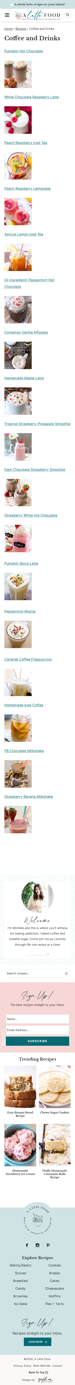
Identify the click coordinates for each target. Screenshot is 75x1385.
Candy (20, 1288)
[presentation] (20, 1087)
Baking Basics (20, 1265)
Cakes (54, 1281)
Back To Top (36, 1372)
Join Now (35, 1341)
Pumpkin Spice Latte (21, 563)
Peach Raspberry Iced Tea (25, 143)
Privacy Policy (22, 1365)
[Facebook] (27, 1245)
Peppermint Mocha (19, 611)
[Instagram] (37, 1245)
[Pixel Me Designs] (45, 1380)
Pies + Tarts (54, 1304)
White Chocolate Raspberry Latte (31, 97)
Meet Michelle (35, 953)
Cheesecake (54, 1288)
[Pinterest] (48, 1245)
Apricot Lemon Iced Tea (23, 234)
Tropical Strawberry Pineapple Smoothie (37, 424)
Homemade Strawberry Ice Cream (20, 1172)
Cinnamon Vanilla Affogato (26, 332)
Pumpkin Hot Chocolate (23, 51)
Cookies (54, 1265)
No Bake (20, 1304)
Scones (20, 1273)
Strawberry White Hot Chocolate (30, 515)
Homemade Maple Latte (24, 378)
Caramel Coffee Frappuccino (28, 659)
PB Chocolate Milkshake (24, 751)
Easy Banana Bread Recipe (20, 1114)
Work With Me (41, 1365)
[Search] (66, 973)
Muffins (54, 1296)
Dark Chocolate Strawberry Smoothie (34, 470)
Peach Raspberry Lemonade (27, 188)
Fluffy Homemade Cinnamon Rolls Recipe (54, 1174)
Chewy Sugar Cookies (54, 1112)
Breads (54, 1273)
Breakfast (20, 1281)
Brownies (20, 1296)
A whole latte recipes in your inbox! (39, 4)
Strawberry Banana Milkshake (28, 797)
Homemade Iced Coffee (23, 705)
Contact (57, 1365)
